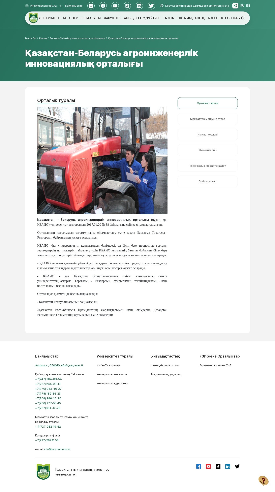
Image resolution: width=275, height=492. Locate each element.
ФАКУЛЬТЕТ (112, 18)
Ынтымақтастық (165, 356)
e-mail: (52, 449)
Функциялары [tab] (208, 150)
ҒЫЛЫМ (169, 18)
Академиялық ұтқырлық (166, 374)
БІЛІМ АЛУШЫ (91, 18)
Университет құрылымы (112, 383)
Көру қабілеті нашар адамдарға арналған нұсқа (197, 5)
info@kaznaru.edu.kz (43, 5)
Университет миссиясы (112, 374)
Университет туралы (115, 356)
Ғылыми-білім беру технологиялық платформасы (77, 38)
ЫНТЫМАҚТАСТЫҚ (191, 18)
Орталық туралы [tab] (207, 103)
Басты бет (30, 38)
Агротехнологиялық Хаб (215, 365)
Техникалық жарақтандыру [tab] (207, 165)
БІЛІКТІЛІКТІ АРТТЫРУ (224, 18)
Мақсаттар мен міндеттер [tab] (207, 118)
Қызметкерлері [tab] (208, 134)
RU (242, 5)
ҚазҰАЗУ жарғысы (108, 365)
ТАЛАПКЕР (70, 18)
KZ (235, 5)
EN (248, 5)
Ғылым (43, 38)
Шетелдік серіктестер (165, 365)
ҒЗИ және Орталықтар (220, 356)
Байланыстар (74, 5)
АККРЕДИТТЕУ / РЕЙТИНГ (142, 18)
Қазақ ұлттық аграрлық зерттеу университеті (82, 471)
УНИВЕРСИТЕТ (49, 18)
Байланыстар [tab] (207, 181)
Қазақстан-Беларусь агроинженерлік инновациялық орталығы (143, 38)
